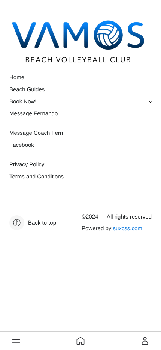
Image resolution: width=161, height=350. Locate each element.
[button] (16, 341)
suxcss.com (127, 228)
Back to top (42, 223)
